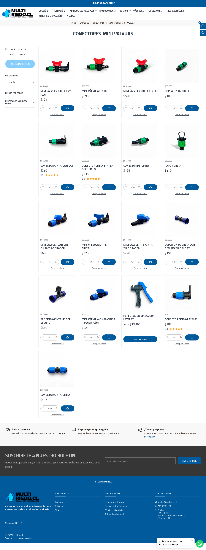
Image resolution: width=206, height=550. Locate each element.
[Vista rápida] (71, 65)
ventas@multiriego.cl (167, 501)
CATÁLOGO (84, 23)
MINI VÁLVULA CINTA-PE (96, 91)
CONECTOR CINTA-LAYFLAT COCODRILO (98, 167)
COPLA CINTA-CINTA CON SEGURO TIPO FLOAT (180, 246)
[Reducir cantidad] (43, 108)
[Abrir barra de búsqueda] (203, 33)
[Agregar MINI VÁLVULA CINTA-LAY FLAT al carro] (67, 108)
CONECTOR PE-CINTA (136, 166)
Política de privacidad (114, 514)
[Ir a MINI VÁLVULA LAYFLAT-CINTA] (99, 220)
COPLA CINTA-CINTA (177, 91)
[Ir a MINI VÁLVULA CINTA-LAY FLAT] (57, 66)
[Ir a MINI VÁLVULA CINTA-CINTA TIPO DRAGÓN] (99, 294)
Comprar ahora (57, 114)
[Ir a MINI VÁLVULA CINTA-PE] (99, 66)
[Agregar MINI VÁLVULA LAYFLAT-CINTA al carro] (109, 262)
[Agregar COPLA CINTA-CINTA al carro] (192, 108)
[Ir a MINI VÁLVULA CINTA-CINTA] (140, 66)
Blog (57, 510)
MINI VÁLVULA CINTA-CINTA (140, 91)
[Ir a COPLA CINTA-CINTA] (182, 66)
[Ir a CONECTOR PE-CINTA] (140, 141)
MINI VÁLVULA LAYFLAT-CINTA (96, 246)
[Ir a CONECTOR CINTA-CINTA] (57, 370)
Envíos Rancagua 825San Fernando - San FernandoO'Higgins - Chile (171, 514)
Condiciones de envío (114, 501)
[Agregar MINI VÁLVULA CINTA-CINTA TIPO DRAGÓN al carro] (109, 337)
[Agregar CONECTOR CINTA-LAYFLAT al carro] (67, 187)
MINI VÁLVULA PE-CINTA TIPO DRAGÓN (137, 246)
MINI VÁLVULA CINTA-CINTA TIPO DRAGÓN (98, 321)
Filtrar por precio (14, 93)
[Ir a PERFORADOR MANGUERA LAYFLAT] (140, 294)
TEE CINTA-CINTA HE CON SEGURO (55, 321)
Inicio (73, 23)
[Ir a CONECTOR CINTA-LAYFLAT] (57, 141)
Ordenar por (11, 75)
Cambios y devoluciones (116, 506)
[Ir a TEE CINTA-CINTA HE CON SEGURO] (57, 294)
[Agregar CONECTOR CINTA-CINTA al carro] (67, 408)
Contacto (59, 501)
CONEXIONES (99, 23)
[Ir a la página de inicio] (17, 13)
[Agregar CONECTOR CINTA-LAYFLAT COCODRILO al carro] (109, 187)
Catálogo (59, 506)
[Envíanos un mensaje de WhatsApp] (200, 544)
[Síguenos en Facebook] (21, 522)
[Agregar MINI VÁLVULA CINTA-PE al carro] (109, 108)
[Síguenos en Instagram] (16, 522)
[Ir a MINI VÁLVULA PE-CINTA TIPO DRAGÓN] (140, 220)
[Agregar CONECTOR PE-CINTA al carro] (150, 187)
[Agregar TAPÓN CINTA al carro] (192, 187)
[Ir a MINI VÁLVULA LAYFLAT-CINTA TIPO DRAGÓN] (57, 220)
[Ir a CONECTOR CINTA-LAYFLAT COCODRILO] (99, 141)
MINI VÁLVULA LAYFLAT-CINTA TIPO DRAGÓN (54, 246)
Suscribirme (189, 461)
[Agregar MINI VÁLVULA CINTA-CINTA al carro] (150, 108)
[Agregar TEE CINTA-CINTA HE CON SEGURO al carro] (67, 337)
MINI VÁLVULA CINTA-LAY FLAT (55, 93)
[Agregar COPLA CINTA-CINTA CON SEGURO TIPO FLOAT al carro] (192, 262)
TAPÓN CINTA (173, 166)
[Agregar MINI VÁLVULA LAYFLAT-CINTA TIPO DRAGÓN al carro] (67, 262)
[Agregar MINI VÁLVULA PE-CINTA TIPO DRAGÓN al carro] (150, 262)
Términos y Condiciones (115, 510)
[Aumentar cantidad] (56, 108)
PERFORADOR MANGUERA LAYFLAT (16, 102)
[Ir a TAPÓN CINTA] (182, 141)
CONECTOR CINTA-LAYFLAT (56, 166)
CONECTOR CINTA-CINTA (55, 395)
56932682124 (164, 506)
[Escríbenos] (169, 434)
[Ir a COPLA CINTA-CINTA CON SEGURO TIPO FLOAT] (182, 220)
